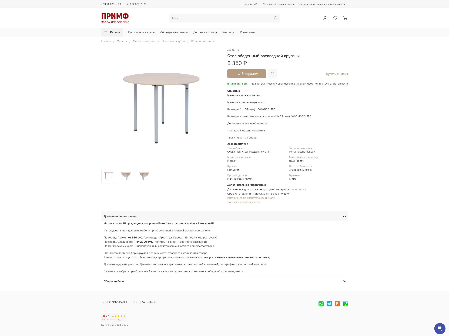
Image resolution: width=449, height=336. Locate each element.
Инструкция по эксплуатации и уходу (251, 197)
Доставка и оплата (205, 32)
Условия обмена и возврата (278, 4)
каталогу (300, 189)
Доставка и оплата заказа (243, 202)
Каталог (115, 32)
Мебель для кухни (173, 41)
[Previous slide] (106, 108)
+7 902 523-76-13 (136, 4)
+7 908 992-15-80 (111, 4)
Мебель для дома (144, 41)
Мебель (122, 41)
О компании (247, 32)
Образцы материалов (174, 32)
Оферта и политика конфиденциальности (321, 4)
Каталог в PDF (252, 4)
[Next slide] (216, 108)
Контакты (228, 32)
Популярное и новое (141, 32)
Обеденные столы (202, 41)
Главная (106, 41)
